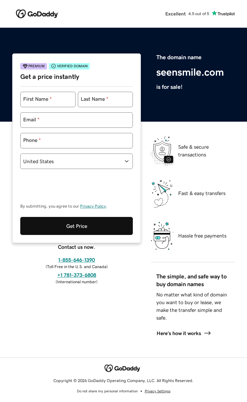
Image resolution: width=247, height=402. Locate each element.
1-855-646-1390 (76, 259)
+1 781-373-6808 (76, 274)
